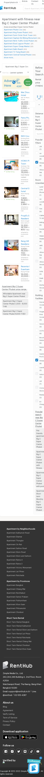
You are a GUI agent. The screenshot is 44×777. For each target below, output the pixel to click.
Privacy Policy (9, 721)
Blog (5, 706)
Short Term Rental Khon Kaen (19, 648)
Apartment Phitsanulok (16, 608)
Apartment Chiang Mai (16, 588)
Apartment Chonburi (15, 611)
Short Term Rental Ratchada (18, 637)
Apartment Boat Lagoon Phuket (17, 43)
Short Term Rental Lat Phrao (18, 633)
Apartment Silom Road (16, 551)
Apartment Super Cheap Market (17, 46)
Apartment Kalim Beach (13, 48)
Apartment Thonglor (15, 540)
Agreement (8, 710)
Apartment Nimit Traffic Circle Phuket (19, 40)
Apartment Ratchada (15, 575)
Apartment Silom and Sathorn (19, 555)
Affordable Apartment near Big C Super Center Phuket (14, 294)
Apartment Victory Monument (19, 567)
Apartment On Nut (14, 544)
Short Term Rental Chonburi (18, 645)
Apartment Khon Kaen (16, 604)
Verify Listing (8, 713)
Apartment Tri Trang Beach (15, 51)
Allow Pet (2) (41, 172)
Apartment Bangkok (15, 584)
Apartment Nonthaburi (16, 592)
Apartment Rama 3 (14, 563)
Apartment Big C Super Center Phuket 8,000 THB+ (14, 312)
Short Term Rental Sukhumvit (19, 625)
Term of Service (10, 717)
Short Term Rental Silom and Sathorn (22, 629)
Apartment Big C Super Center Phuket (20, 66)
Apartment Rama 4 (14, 559)
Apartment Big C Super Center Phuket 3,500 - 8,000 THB (15, 303)
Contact (6, 724)
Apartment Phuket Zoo (13, 29)
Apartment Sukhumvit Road (18, 532)
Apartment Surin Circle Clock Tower (18, 34)
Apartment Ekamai (14, 536)
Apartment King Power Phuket (16, 32)
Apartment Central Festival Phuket (18, 54)
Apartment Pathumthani (17, 600)
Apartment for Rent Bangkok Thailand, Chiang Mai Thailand (11, 8)
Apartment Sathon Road (17, 548)
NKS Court (26, 135)
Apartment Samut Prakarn (17, 596)
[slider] (36, 98)
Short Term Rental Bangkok (18, 621)
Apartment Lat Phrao (15, 571)
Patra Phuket (27, 117)
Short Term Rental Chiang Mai (19, 641)
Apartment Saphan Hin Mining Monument (20, 37)
